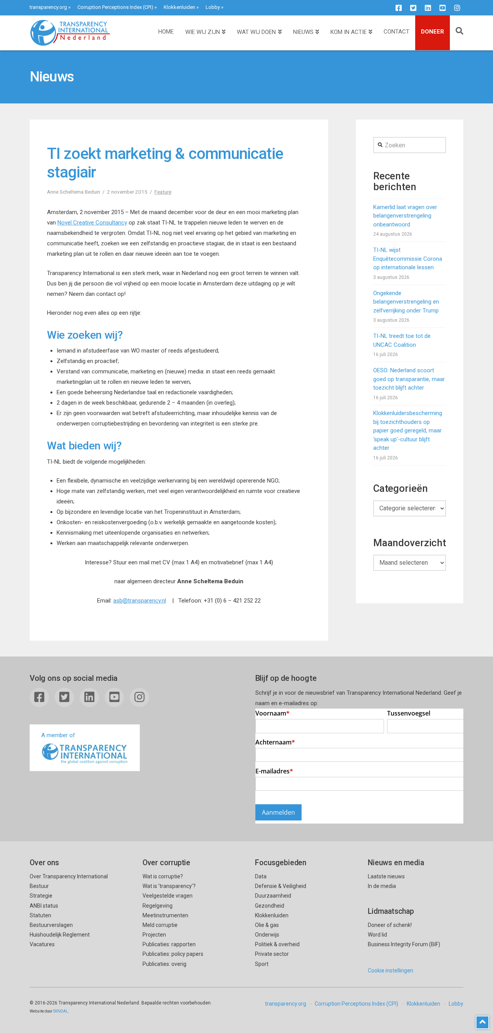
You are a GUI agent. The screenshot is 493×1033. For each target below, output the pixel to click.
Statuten (40, 915)
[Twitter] (413, 8)
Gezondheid (269, 906)
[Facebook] (398, 8)
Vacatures (42, 944)
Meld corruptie (160, 925)
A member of (58, 735)
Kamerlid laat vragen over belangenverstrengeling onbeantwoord (405, 216)
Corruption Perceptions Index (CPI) (115, 7)
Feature (162, 192)
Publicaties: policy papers (173, 954)
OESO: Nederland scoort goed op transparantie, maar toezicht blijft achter (409, 379)
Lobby (213, 7)
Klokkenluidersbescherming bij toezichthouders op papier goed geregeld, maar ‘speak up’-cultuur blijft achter (407, 430)
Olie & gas (267, 925)
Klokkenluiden (179, 7)
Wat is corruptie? (163, 876)
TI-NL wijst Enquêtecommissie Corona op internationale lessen (407, 258)
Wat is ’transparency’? (169, 886)
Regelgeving (158, 906)
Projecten (154, 935)
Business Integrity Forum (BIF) (404, 944)
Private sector (272, 954)
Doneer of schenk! (390, 925)
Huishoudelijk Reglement (60, 935)
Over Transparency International (69, 876)
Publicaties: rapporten (169, 944)
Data (261, 876)
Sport (261, 964)
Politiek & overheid (277, 944)
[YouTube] (442, 8)
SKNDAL (60, 1011)
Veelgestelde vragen (168, 896)
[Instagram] (457, 8)
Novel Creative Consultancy (92, 222)
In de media (382, 886)
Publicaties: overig (164, 964)
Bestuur (39, 886)
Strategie (41, 896)
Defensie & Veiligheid (280, 886)
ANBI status (44, 906)
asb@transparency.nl (139, 600)
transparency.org (48, 7)
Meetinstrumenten (165, 915)
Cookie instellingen (390, 970)
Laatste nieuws (386, 876)
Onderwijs (267, 935)
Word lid (377, 935)
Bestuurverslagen (51, 925)
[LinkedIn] (428, 8)
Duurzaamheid (273, 896)
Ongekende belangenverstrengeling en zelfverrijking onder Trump (406, 302)
